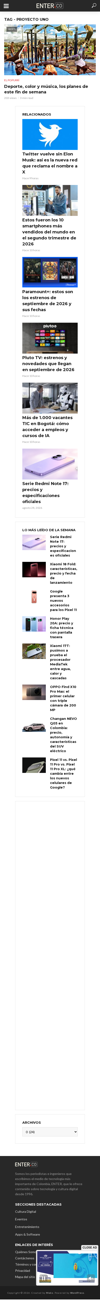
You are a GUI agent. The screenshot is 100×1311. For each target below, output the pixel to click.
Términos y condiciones (32, 1264)
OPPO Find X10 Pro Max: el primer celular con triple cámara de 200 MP (63, 698)
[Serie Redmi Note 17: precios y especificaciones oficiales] (50, 464)
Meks (49, 1292)
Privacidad (22, 1270)
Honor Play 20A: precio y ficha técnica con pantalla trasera (61, 628)
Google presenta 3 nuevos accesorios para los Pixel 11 (63, 600)
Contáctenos (24, 1258)
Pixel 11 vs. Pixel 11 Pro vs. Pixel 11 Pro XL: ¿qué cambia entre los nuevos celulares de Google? (63, 774)
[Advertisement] (50, 955)
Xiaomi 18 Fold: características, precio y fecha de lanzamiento (63, 573)
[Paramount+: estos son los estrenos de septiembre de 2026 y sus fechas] (50, 272)
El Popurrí (11, 80)
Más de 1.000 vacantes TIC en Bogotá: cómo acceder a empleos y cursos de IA (47, 426)
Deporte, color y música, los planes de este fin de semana (46, 89)
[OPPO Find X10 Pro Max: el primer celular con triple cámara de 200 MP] (34, 692)
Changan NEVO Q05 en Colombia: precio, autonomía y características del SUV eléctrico (63, 735)
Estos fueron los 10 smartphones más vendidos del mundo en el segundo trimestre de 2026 (49, 232)
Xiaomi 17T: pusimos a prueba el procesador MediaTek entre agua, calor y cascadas (60, 662)
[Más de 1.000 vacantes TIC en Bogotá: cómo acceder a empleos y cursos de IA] (50, 398)
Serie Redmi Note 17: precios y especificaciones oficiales (45, 492)
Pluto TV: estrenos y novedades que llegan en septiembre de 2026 (48, 363)
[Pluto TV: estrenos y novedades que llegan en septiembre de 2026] (50, 338)
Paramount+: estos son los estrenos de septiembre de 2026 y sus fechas (47, 300)
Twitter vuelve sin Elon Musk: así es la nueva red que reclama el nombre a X (49, 163)
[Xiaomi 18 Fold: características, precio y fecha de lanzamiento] (34, 569)
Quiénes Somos (26, 1252)
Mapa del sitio (25, 1277)
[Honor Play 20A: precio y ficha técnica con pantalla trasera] (34, 624)
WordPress (77, 1292)
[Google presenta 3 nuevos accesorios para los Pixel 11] (34, 597)
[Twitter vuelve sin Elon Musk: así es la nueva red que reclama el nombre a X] (50, 134)
